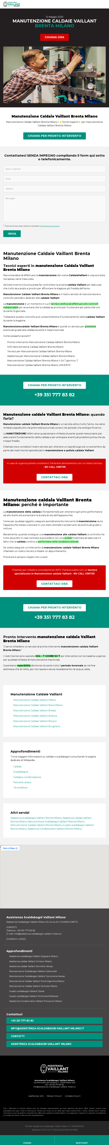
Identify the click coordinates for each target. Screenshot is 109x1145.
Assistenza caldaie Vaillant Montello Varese (31, 966)
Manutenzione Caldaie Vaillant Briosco (35, 721)
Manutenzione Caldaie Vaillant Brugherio (36, 726)
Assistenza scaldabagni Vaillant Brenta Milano (36, 818)
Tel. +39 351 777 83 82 (54, 1085)
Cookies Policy (73, 1096)
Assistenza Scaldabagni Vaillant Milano (41, 1043)
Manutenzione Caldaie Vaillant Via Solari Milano (33, 986)
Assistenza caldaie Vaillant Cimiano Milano (30, 961)
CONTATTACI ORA (54, 477)
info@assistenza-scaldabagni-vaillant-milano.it (47, 1028)
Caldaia (17, 766)
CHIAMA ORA (54, 37)
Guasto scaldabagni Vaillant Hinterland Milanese (33, 996)
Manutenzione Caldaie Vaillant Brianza (35, 715)
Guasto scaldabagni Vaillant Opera (26, 991)
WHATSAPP (82, 1143)
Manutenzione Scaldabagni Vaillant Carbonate (33, 971)
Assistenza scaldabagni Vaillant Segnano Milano (33, 956)
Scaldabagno (20, 771)
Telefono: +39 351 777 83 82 (20, 930)
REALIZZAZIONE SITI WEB (65, 1130)
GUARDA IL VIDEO (16, 939)
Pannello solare (22, 782)
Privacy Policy (54, 1096)
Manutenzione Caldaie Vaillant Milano (34, 700)
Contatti (17, 1036)
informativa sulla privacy (50, 226)
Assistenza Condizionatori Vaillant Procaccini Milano (35, 1001)
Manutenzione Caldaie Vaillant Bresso (34, 710)
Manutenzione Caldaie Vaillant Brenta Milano (36, 825)
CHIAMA (27, 1143)
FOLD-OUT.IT (47, 1130)
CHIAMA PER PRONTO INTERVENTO (54, 135)
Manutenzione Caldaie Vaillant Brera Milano (38, 705)
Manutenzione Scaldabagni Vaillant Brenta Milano (56, 821)
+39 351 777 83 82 (22, 1020)
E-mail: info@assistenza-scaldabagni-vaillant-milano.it (33, 934)
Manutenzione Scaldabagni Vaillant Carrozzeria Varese (37, 976)
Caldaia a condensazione (27, 777)
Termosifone (20, 787)
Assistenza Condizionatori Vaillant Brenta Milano (54, 828)
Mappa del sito (36, 1096)
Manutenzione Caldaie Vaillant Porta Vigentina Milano (36, 981)
